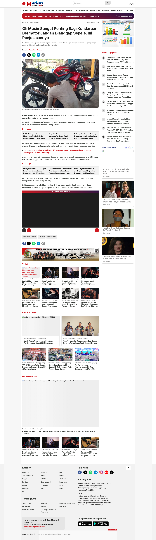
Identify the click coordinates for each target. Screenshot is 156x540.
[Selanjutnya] (97, 230)
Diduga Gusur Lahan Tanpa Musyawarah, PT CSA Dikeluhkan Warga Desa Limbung (120, 77)
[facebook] (24, 55)
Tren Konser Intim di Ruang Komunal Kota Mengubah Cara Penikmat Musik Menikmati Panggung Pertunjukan (69, 306)
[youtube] (106, 472)
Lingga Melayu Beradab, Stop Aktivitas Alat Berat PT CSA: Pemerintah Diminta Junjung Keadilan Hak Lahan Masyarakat (119, 122)
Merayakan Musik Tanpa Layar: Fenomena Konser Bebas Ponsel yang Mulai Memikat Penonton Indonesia (34, 171)
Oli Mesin (42, 236)
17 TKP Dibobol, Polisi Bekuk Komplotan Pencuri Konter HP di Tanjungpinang (34, 367)
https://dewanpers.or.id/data (34, 527)
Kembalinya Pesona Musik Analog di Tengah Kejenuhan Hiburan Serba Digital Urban (84, 171)
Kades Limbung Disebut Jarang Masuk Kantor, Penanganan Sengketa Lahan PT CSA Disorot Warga (119, 60)
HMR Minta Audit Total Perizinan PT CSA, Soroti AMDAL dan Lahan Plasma (120, 68)
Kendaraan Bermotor (29, 236)
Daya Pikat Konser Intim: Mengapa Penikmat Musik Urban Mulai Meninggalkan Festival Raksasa (58, 136)
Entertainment (34, 22)
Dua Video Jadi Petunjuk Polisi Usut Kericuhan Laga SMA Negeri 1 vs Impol (120, 86)
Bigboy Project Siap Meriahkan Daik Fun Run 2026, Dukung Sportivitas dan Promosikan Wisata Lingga (119, 140)
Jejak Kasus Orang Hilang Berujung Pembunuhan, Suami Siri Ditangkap (38, 342)
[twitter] (29, 55)
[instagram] (101, 472)
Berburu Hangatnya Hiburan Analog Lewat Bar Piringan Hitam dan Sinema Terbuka (89, 305)
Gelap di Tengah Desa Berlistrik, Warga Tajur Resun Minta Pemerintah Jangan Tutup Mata (119, 95)
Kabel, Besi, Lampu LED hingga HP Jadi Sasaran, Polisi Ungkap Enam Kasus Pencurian (60, 368)
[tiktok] (112, 472)
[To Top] (128, 468)
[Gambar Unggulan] (60, 83)
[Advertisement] (118, 299)
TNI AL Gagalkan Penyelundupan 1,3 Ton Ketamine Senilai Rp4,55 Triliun (84, 368)
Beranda (25, 22)
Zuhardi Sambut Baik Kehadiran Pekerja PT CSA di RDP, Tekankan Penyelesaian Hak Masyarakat (120, 130)
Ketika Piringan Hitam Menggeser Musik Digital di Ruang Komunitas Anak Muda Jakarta (34, 136)
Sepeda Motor (51, 236)
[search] (108, 3)
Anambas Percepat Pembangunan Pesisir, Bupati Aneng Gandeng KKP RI (120, 112)
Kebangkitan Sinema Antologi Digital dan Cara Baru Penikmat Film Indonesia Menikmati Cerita (85, 136)
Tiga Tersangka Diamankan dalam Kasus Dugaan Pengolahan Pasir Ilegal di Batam (80, 342)
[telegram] (38, 55)
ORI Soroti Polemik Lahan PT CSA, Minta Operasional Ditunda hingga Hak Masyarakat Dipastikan (120, 103)
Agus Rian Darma (35, 50)
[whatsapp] (34, 55)
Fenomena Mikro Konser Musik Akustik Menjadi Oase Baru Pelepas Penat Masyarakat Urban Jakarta (60, 171)
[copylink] (43, 55)
